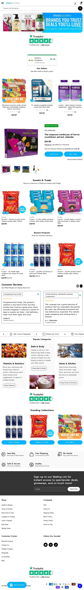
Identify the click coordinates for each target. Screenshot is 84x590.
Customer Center (9, 536)
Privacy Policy (48, 521)
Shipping (48, 145)
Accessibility (6, 557)
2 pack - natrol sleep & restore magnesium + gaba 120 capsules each (70, 107)
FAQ (45, 505)
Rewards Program (7, 541)
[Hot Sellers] (70, 426)
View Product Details (74, 159)
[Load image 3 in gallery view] (26, 169)
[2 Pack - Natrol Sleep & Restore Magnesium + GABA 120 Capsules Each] (70, 90)
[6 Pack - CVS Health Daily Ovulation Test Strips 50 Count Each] (14, 254)
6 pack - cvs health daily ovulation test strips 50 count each (12, 273)
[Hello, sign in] (75, 3)
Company (48, 500)
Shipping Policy (49, 513)
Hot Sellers (70, 442)
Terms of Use (48, 524)
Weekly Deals (6, 528)
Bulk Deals (5, 524)
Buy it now (73, 154)
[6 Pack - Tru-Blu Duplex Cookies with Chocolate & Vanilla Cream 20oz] (70, 202)
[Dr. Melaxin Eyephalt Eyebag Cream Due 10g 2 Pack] (42, 90)
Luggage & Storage (8, 517)
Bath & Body (14, 442)
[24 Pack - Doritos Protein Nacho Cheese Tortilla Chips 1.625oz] (14, 202)
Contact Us (5, 545)
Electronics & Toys (8, 513)
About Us (47, 509)
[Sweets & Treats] (42, 426)
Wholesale (5, 553)
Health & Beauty (7, 505)
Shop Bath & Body (39, 368)
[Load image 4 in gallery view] (35, 169)
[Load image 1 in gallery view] (6, 169)
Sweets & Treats (42, 442)
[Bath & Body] (14, 426)
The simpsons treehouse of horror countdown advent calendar (62, 135)
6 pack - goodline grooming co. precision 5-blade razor (41, 272)
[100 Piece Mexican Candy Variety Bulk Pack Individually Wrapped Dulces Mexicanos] (14, 90)
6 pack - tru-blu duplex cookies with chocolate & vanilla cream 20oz (69, 221)
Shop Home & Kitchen (68, 383)
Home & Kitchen (7, 509)
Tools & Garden (7, 521)
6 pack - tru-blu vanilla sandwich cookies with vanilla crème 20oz (41, 220)
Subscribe (73, 489)
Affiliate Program (7, 549)
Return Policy (48, 517)
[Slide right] (81, 99)
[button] (3, 3)
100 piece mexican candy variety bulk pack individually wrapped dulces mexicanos (14, 107)
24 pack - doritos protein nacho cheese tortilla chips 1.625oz (13, 220)
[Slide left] (3, 99)
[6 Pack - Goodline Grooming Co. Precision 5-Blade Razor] (42, 254)
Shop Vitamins (9, 385)
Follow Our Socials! (52, 536)
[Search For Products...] (80, 8)
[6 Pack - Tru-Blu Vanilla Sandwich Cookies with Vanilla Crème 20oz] (42, 202)
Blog (3, 561)
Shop (4, 500)
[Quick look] (3, 212)
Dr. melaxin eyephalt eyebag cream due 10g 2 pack (42, 106)
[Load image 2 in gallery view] (16, 169)
